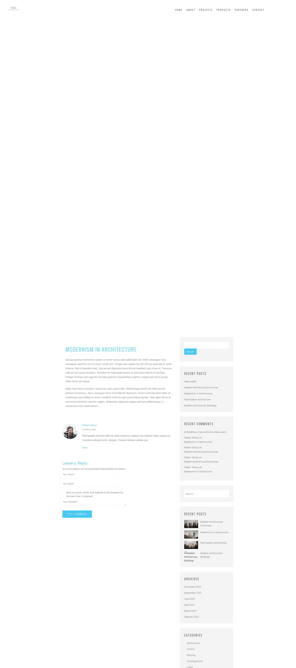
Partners (241, 9)
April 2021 (189, 604)
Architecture (193, 643)
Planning (191, 655)
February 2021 (191, 616)
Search (190, 351)
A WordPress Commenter (197, 432)
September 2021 (193, 592)
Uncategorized (195, 661)
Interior (191, 649)
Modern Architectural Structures (201, 387)
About (191, 9)
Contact (258, 9)
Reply (84, 447)
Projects (206, 9)
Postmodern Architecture (197, 399)
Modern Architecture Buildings (200, 405)
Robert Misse (89, 425)
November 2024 (192, 586)
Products (224, 9)
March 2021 (190, 610)
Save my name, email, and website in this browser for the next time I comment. (94, 494)
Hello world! (190, 381)
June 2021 (189, 598)
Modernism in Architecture (198, 393)
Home (179, 9)
